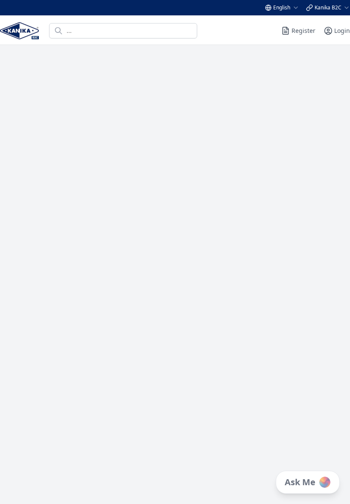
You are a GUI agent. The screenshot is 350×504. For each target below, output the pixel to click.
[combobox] (286, 7)
